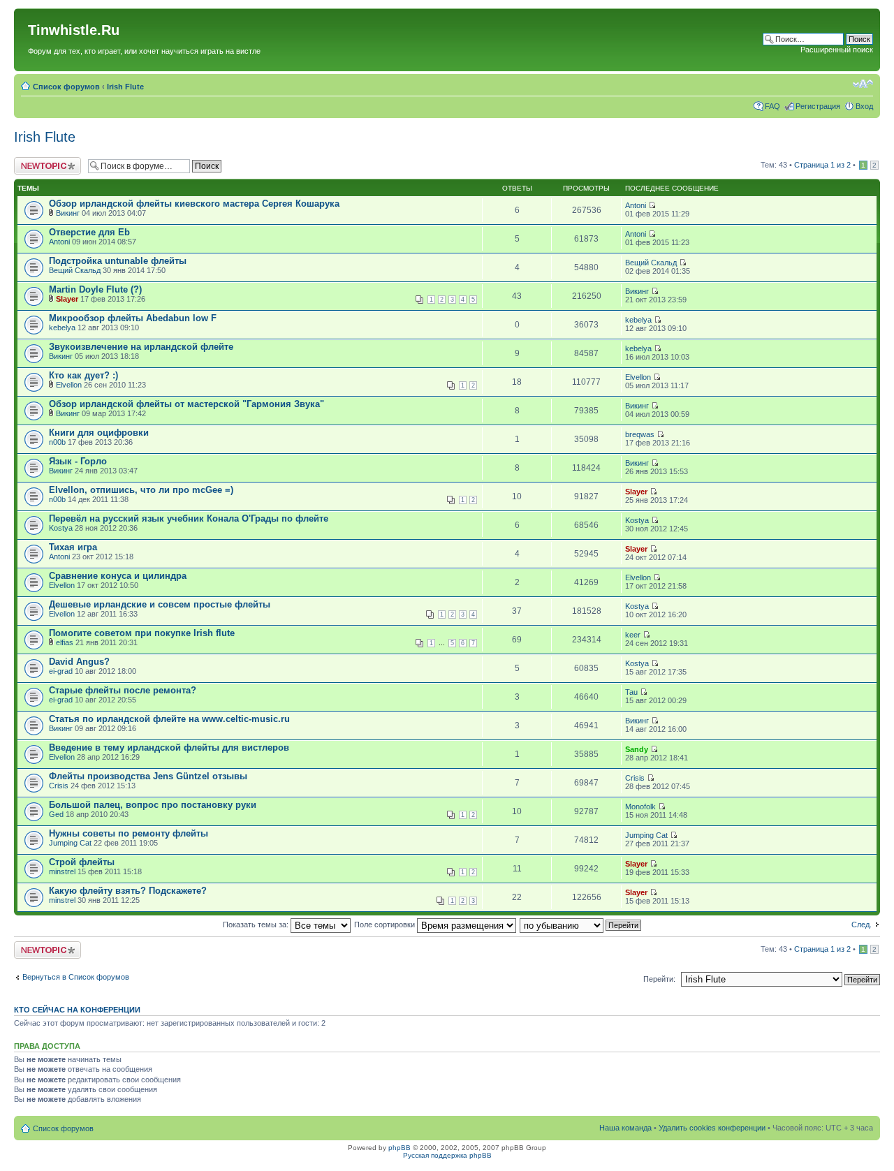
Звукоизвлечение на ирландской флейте (141, 346)
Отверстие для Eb (89, 232)
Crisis (58, 785)
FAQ (772, 106)
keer (632, 635)
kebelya (62, 327)
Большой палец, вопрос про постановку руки (152, 805)
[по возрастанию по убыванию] (581, 924)
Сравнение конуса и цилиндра (117, 575)
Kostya (61, 528)
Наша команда (625, 1128)
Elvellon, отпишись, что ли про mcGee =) (141, 490)
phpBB (399, 1147)
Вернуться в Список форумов (75, 977)
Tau (631, 692)
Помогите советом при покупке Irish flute (142, 633)
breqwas (639, 434)
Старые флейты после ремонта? (122, 690)
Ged (56, 814)
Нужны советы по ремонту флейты (128, 833)
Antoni (635, 205)
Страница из (822, 165)
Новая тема (35, 161)
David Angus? (79, 661)
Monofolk (640, 806)
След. (861, 924)
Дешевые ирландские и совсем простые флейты (159, 604)
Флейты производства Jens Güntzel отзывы (148, 776)
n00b (57, 442)
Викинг (68, 213)
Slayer (67, 299)
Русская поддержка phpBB (447, 1155)
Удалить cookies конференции (712, 1128)
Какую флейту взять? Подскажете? (128, 890)
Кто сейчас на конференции (77, 1010)
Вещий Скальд (75, 270)
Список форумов (66, 86)
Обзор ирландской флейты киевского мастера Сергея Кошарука (194, 203)
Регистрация (818, 106)
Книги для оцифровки (99, 432)
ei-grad (61, 671)
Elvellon (69, 385)
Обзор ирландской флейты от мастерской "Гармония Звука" (186, 404)
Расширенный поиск (836, 49)
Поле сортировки (385, 924)
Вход (864, 106)
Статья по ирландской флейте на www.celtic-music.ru (169, 719)
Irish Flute (125, 86)
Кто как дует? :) (83, 375)
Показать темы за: (257, 924)
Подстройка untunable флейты (117, 261)
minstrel (62, 871)
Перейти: (659, 979)
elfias (64, 642)
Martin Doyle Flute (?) (95, 289)
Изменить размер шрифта (863, 84)
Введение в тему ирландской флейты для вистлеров (169, 747)
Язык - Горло (78, 461)
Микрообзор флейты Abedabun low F (133, 318)
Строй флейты (82, 862)
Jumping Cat (70, 843)
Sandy (636, 749)
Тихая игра (73, 547)
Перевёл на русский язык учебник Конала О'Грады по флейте (188, 518)
